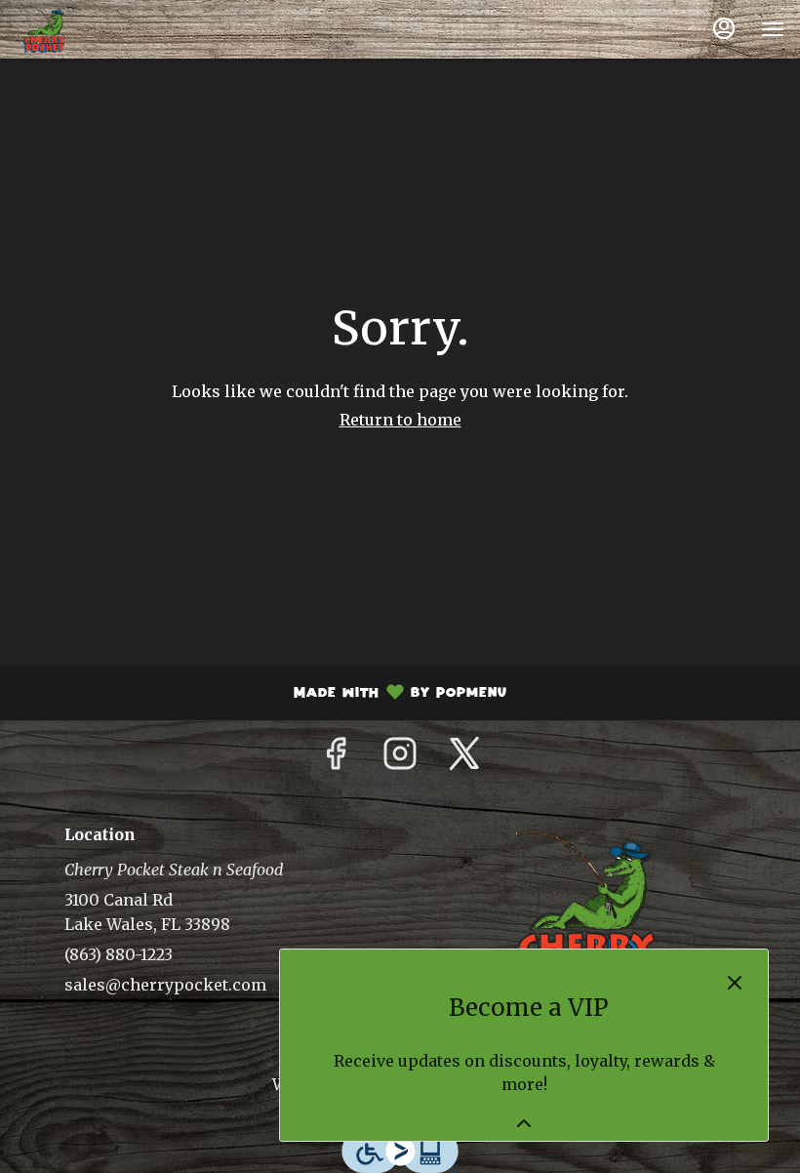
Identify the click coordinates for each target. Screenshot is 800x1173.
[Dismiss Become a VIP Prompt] (734, 982)
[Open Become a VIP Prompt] (524, 1123)
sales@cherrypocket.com (165, 984)
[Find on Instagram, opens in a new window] (400, 759)
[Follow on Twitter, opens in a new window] (464, 759)
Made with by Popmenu (261, 695)
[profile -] (724, 28)
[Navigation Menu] (772, 29)
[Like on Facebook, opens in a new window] (335, 759)
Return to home (400, 419)
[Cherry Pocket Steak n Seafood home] (103, 29)
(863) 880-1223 (118, 954)
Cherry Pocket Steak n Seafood (582, 909)
